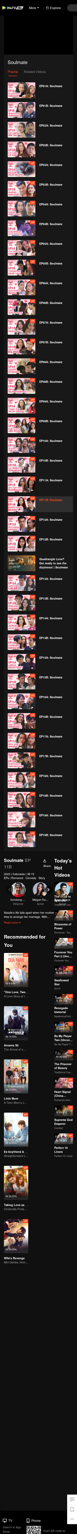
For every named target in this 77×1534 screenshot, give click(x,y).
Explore (55, 8)
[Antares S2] (16, 1023)
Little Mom (11, 1098)
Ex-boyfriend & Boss (18, 1152)
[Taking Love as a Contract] (16, 1183)
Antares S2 (11, 1045)
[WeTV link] (13, 8)
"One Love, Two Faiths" (20, 992)
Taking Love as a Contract (21, 1205)
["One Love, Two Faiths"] (16, 970)
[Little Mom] (16, 1076)
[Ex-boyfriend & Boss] (16, 1130)
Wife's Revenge (14, 1258)
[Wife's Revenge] (16, 1236)
